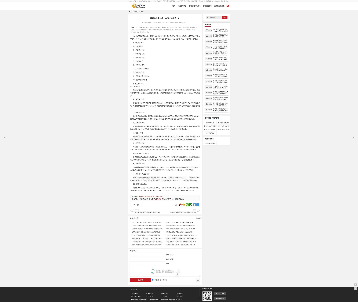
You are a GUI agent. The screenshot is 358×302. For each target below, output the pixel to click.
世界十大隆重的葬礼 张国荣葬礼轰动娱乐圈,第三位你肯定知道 (184, 238)
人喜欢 (136, 205)
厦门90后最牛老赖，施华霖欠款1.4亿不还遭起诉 (146, 232)
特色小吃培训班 (135, 296)
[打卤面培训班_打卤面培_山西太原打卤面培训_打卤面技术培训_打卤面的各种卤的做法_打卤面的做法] (139, 7)
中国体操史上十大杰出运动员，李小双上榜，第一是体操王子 (150, 238)
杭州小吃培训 (225, 1)
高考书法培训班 (210, 133)
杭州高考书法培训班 (223, 129)
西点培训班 (194, 1)
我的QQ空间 (220, 293)
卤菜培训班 (187, 1)
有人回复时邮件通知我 (160, 280)
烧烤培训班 (172, 1)
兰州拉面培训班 (219, 6)
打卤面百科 (136, 11)
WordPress (172, 299)
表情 (198, 280)
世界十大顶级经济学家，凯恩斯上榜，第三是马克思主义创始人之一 (186, 229)
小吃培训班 (157, 1)
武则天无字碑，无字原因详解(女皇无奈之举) (147, 211)
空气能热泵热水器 (210, 143)
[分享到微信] (187, 204)
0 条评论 (183, 22)
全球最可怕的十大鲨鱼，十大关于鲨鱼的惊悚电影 (180, 245)
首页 (173, 6)
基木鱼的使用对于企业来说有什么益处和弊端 (179, 232)
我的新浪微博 (220, 298)
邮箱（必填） (170, 259)
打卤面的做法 (207, 6)
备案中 (180, 299)
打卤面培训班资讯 (194, 6)
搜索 (224, 17)
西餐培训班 (164, 296)
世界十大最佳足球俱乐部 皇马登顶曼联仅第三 (179, 222)
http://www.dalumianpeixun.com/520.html (151, 196)
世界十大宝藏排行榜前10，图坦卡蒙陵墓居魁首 (146, 235)
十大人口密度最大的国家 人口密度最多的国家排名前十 (182, 225)
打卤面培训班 (182, 6)
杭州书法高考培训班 (210, 126)
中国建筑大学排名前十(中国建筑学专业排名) (183, 211)
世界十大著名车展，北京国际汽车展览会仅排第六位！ (182, 235)
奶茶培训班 (209, 1)
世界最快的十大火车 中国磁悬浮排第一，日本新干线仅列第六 (150, 241)
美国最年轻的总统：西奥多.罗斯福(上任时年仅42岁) (147, 229)
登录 (149, 1)
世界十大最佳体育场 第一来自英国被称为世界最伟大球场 (148, 225)
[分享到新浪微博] (180, 204)
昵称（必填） (170, 254)
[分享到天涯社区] (194, 204)
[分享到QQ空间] (183, 204)
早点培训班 (165, 1)
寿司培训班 (217, 1)
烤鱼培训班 (179, 1)
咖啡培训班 (202, 1)
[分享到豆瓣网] (190, 204)
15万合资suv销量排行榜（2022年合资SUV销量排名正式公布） (150, 222)
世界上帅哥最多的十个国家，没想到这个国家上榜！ (181, 241)
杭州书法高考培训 (223, 122)
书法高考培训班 (210, 122)
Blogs (157, 299)
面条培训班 (149, 296)
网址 (167, 263)
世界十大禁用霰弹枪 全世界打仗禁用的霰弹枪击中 (146, 245)
